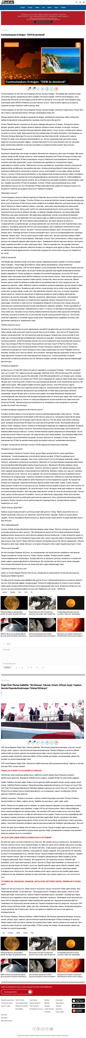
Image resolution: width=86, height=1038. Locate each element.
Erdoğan (10, 933)
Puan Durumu (34, 1006)
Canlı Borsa (33, 1000)
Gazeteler (59, 1009)
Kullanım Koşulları (56, 1035)
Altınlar (47, 1000)
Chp (3, 933)
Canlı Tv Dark (19, 1000)
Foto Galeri (59, 1000)
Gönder (7, 667)
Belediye (12, 592)
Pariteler (47, 1012)
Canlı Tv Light (5, 1006)
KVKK (48, 1035)
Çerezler (43, 1035)
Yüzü (32, 933)
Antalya (4, 592)
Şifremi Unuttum (6, 1021)
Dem (19, 592)
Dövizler (47, 1003)
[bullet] (31, 667)
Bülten (37, 7)
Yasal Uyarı (65, 1035)
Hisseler (47, 1006)
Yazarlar (58, 1006)
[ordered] (28, 667)
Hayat (56, 7)
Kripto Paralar (49, 1009)
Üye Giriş (4, 1015)
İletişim (27, 1035)
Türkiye (25, 933)
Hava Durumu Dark (7, 1000)
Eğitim (49, 7)
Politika (63, 7)
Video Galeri (60, 1003)
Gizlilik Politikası (35, 1035)
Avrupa (30, 7)
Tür (32, 592)
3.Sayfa (22, 7)
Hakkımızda (20, 1035)
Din (43, 7)
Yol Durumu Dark (6, 1003)
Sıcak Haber (60, 1012)
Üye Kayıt (4, 1018)
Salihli (18, 933)
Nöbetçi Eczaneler (21, 1006)
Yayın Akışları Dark (21, 1003)
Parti (25, 592)
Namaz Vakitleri (35, 1003)
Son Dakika (19, 1009)
